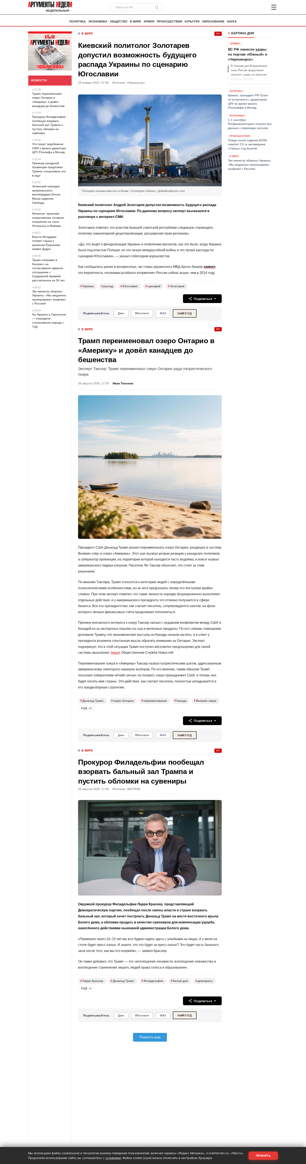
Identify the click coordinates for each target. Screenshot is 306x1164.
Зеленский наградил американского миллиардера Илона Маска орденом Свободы (46, 194)
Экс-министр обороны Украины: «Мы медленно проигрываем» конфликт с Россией (49, 297)
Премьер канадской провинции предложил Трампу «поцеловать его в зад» (49, 169)
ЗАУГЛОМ (133, 789)
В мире (135, 21)
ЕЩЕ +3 (86, 708)
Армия (149, 21)
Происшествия (169, 21)
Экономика (97, 21)
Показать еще (150, 1037)
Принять (263, 1155)
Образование (213, 21)
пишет (115, 652)
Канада (180, 700)
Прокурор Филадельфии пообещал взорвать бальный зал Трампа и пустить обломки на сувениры (49, 125)
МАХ (163, 313)
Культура (192, 21)
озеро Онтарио (122, 700)
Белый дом (179, 981)
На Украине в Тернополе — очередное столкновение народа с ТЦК (49, 320)
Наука (232, 21)
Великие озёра (205, 700)
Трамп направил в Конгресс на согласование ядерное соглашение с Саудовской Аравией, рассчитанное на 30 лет (48, 270)
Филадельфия (152, 981)
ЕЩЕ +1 (86, 988)
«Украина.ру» (136, 82)
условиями (113, 1158)
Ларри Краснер (91, 981)
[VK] (262, 7)
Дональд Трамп (92, 700)
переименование (154, 700)
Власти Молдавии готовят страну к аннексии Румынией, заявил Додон (46, 243)
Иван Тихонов (123, 383)
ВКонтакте (142, 313)
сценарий (152, 286)
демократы (204, 981)
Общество (118, 21)
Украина (87, 286)
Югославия (129, 286)
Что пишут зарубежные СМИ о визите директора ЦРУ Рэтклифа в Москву (49, 148)
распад (107, 286)
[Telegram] (252, 7)
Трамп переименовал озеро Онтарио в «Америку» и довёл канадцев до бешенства (48, 100)
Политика (77, 21)
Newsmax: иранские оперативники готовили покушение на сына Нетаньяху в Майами (48, 219)
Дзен (121, 313)
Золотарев (176, 286)
